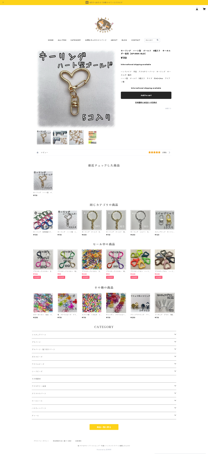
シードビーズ (37, 371)
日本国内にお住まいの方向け (146, 102)
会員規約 (78, 441)
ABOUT (114, 40)
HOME (51, 40)
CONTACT (135, 40)
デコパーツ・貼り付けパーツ (43, 349)
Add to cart (146, 95)
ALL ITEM (62, 40)
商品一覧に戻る (104, 427)
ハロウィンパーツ (39, 408)
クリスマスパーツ (39, 393)
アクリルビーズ (38, 364)
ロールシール (37, 401)
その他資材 (36, 379)
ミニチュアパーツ (39, 335)
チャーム (35, 415)
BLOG (124, 40)
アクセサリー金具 (39, 386)
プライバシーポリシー (41, 441)
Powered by (101, 450)
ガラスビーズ (37, 357)
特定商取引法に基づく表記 (62, 441)
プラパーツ (36, 342)
